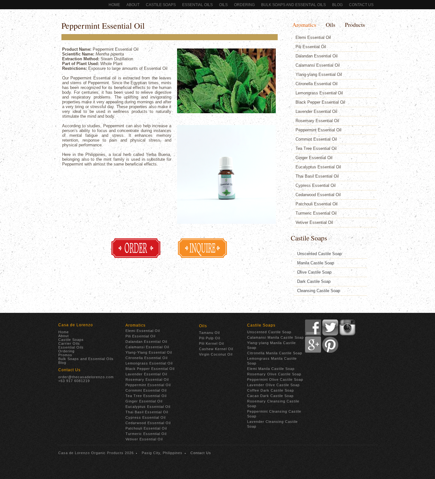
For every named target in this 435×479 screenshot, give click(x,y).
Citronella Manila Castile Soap (274, 353)
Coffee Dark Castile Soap (270, 390)
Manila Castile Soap (315, 263)
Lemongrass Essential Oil (319, 93)
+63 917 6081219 (74, 381)
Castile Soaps (161, 5)
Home (114, 5)
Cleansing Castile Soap (318, 290)
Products (355, 24)
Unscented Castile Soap (319, 253)
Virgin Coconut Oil (215, 354)
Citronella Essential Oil (317, 83)
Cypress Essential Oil (316, 185)
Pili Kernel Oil (211, 343)
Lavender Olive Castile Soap (273, 385)
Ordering (66, 351)
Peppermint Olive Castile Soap (275, 379)
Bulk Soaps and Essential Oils (293, 5)
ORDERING (244, 5)
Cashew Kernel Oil (216, 349)
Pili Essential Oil (311, 46)
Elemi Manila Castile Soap (271, 369)
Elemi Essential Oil (313, 37)
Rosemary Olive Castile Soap (274, 374)
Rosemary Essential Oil (317, 120)
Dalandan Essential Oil (317, 56)
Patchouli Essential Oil (317, 204)
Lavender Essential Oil (316, 111)
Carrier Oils (69, 343)
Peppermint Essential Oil (103, 25)
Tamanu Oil (209, 333)
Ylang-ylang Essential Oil (319, 74)
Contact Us (361, 5)
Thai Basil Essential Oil (317, 176)
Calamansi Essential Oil (318, 65)
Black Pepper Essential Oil (320, 102)
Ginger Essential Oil (314, 157)
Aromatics (304, 24)
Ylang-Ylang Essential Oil (148, 352)
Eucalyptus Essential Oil (318, 167)
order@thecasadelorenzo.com (86, 377)
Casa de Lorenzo (75, 325)
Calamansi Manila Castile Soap (275, 337)
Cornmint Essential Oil (316, 139)
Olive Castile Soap (314, 272)
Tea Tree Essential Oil (316, 148)
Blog (337, 5)
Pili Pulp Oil (209, 338)
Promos (65, 355)
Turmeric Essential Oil (316, 213)
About (132, 5)
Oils (223, 5)
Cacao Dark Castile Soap (270, 396)
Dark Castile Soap (314, 281)
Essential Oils (197, 5)
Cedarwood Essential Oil (318, 194)
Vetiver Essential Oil (314, 222)
